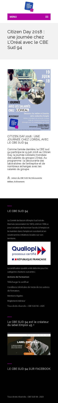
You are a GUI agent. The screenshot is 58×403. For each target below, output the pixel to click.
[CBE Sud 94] (29, 6)
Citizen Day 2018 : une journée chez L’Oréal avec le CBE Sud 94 (27, 139)
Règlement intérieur (16, 300)
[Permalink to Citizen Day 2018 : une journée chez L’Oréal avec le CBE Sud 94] (29, 130)
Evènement (19, 181)
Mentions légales (15, 295)
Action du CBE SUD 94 (20, 178)
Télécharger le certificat (18, 282)
